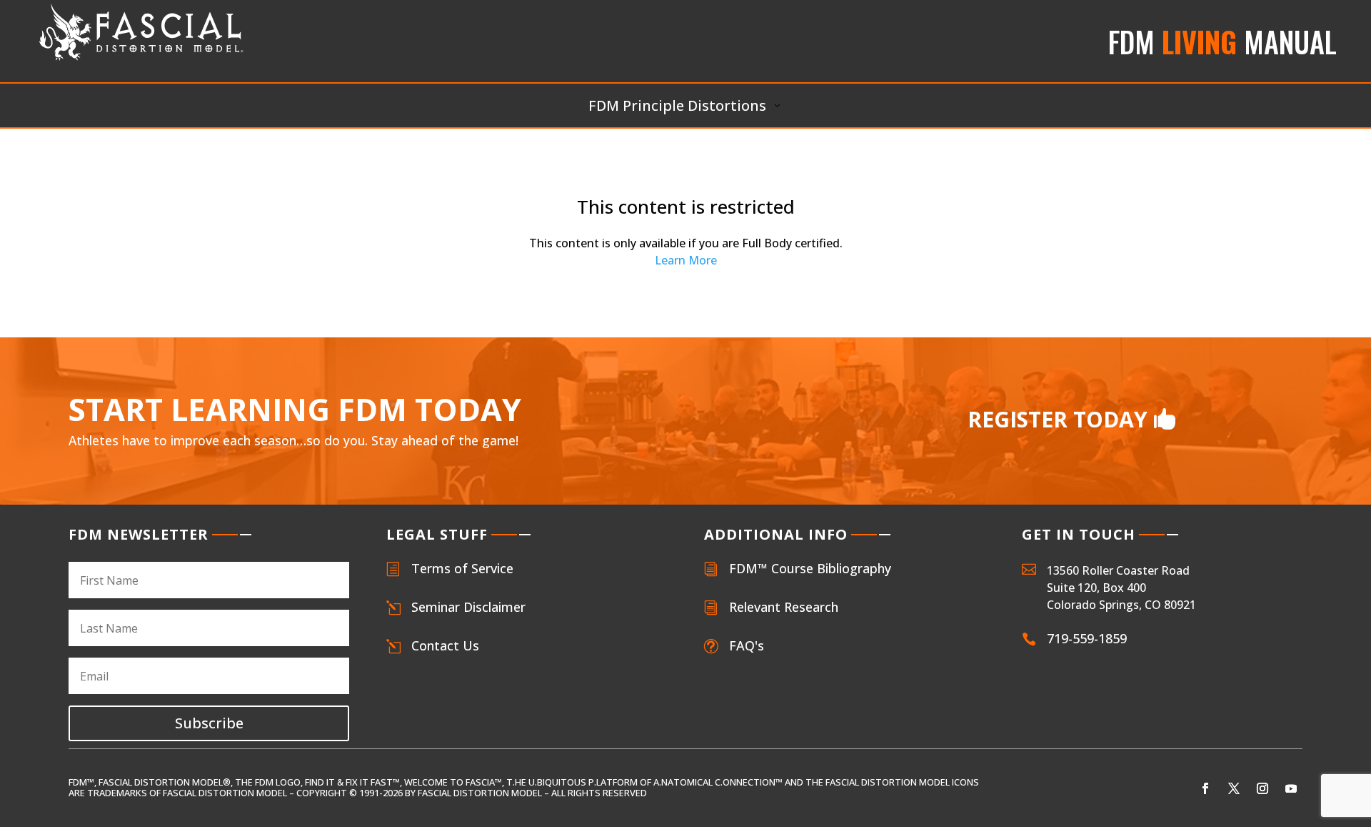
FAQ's (746, 645)
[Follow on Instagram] (1262, 788)
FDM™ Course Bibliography (810, 568)
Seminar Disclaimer (468, 606)
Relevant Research (783, 606)
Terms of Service (462, 568)
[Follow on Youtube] (1291, 788)
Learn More (686, 260)
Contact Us (445, 645)
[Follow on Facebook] (1205, 788)
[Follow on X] (1233, 788)
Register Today (1057, 419)
